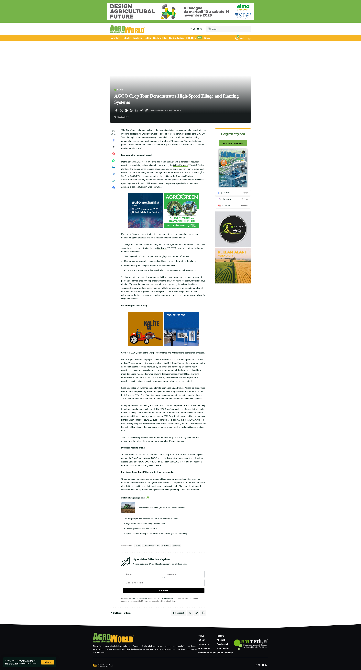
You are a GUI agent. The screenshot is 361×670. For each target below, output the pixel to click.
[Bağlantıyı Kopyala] (146, 110)
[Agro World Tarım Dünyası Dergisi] (127, 29)
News (120, 90)
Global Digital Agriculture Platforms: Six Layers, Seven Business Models (151, 519)
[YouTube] (198, 29)
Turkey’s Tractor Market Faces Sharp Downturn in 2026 (145, 524)
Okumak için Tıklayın (233, 143)
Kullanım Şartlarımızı (140, 598)
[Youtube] (233, 205)
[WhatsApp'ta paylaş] (131, 110)
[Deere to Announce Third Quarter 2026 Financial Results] (128, 507)
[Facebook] (191, 29)
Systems (176, 546)
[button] (47, 662)
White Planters (180, 165)
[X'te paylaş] (121, 110)
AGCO (137, 546)
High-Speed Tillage (151, 546)
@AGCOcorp (128, 465)
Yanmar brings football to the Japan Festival (140, 529)
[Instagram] (201, 29)
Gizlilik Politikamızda (168, 598)
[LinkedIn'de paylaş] (136, 110)
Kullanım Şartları (11, 664)
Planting (166, 546)
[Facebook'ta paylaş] (116, 110)
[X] (194, 29)
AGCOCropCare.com (151, 462)
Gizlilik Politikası (26, 661)
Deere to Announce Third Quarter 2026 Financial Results (160, 508)
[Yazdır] (113, 187)
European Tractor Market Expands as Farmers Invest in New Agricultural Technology (155, 533)
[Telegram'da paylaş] (141, 110)
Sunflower (162, 248)
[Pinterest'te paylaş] (126, 110)
